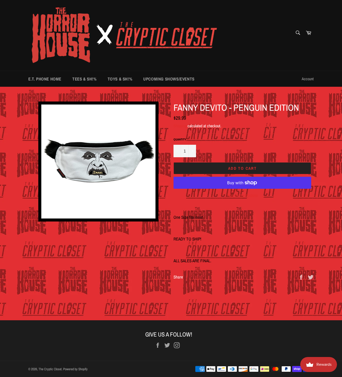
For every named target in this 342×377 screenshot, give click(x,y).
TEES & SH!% (84, 79)
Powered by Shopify (75, 369)
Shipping (180, 125)
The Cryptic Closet (50, 369)
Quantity (180, 140)
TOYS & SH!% (120, 79)
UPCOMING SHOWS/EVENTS (169, 79)
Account (308, 79)
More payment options (242, 195)
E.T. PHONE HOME (44, 79)
